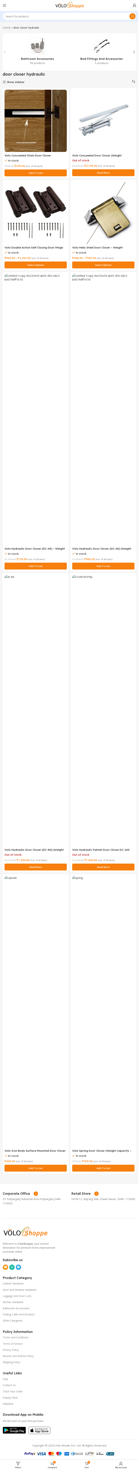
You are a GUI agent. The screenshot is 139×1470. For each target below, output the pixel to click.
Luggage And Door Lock (17, 1296)
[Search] (132, 16)
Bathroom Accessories (16, 1308)
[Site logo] (69, 5)
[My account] (134, 5)
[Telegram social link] (18, 1267)
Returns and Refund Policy (18, 1356)
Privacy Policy (11, 1350)
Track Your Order (13, 1391)
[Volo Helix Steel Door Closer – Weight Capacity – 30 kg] (103, 213)
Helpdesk (8, 1403)
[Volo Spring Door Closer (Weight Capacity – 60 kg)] (103, 1011)
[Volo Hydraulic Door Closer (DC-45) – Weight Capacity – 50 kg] (36, 409)
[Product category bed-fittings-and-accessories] (101, 52)
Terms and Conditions (16, 1337)
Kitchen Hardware (13, 1302)
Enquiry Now (10, 1397)
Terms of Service (13, 1343)
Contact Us (9, 1385)
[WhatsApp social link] (12, 1267)
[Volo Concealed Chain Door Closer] (36, 121)
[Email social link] (5, 1267)
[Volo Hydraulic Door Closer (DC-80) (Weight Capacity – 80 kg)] (36, 710)
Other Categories (13, 1320)
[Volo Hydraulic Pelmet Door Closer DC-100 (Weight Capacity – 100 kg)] (103, 710)
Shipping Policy (11, 1362)
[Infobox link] (20, 1193)
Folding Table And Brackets (19, 1314)
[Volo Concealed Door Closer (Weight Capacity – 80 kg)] (103, 121)
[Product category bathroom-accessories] (37, 52)
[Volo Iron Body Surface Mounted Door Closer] (36, 1011)
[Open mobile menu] (4, 5)
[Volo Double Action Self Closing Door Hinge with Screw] (36, 213)
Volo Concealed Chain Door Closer (28, 155)
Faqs (5, 1379)
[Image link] (25, 1231)
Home (6, 27)
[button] (5, 52)
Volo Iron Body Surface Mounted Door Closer (35, 1150)
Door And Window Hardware (19, 1289)
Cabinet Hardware (13, 1283)
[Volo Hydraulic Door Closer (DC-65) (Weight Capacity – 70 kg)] (103, 409)
